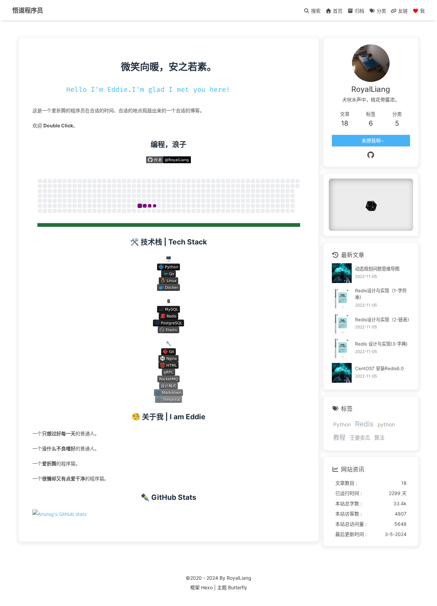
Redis (364, 424)
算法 (379, 438)
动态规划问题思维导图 (377, 268)
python (386, 424)
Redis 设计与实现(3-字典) (381, 344)
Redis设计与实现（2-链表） (382, 319)
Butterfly (237, 587)
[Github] (371, 155)
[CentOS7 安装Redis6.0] (342, 373)
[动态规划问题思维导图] (342, 273)
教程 (339, 437)
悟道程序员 (27, 10)
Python (342, 424)
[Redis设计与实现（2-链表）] (342, 324)
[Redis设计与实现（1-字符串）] (342, 298)
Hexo (207, 587)
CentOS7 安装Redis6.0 (379, 368)
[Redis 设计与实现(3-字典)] (342, 348)
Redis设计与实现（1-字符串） (381, 294)
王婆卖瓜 (360, 438)
